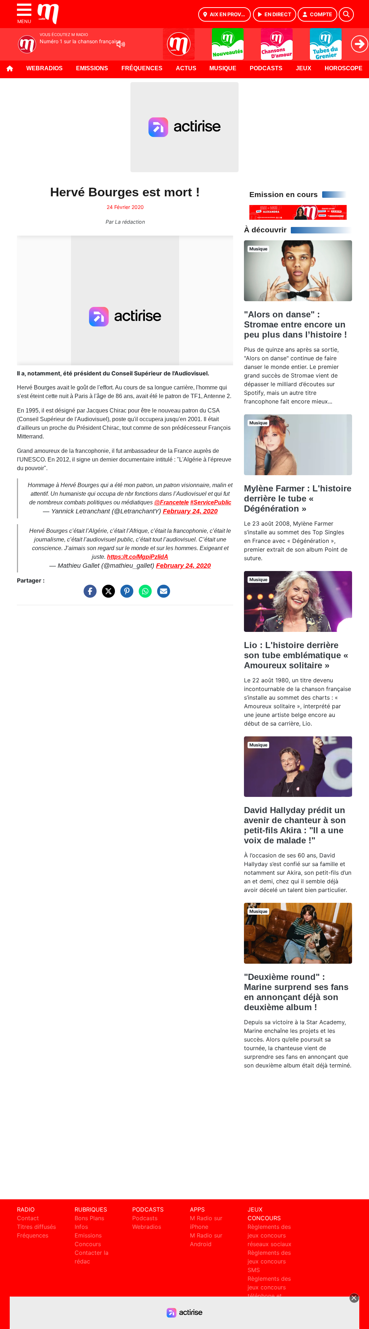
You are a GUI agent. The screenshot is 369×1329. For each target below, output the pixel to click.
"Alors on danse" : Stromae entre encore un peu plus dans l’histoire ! (295, 324)
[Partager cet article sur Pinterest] (125, 594)
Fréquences (142, 68)
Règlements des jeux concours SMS (269, 1261)
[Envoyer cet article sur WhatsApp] (143, 594)
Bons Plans (89, 1218)
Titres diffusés (36, 1226)
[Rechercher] (346, 14)
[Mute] (120, 44)
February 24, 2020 (190, 511)
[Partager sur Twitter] (106, 594)
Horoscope (344, 68)
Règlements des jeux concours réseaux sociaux (270, 1235)
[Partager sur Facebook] (88, 594)
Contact (28, 1218)
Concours (88, 1244)
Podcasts (266, 68)
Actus (186, 68)
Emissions (92, 68)
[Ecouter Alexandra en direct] (298, 211)
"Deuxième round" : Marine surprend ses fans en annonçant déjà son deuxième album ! (296, 992)
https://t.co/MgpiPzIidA (137, 557)
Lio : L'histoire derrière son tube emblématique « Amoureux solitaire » (296, 655)
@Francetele (171, 502)
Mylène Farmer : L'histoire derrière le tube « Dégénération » (297, 498)
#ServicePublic (210, 502)
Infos (81, 1226)
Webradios (44, 68)
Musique (222, 68)
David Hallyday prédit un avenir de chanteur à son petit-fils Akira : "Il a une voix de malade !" (295, 825)
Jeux (303, 68)
